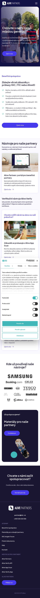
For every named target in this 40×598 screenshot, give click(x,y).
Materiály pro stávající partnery (13, 532)
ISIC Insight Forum (8, 536)
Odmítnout (20, 335)
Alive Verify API (7, 563)
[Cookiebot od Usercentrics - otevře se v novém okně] (26, 261)
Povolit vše (20, 323)
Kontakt (5, 550)
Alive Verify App (7, 572)
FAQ (3, 545)
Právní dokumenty (8, 541)
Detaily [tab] (20, 266)
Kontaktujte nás (20, 493)
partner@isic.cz (20, 515)
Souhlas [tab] (7, 266)
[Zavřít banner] (37, 260)
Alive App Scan (7, 567)
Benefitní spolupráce (9, 528)
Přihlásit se (9, 582)
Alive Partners (6, 559)
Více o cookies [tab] (33, 266)
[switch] (35, 303)
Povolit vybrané (20, 329)
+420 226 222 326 (20, 519)
